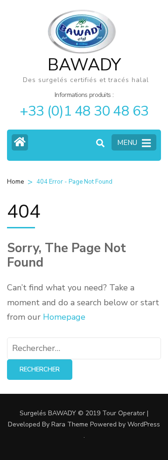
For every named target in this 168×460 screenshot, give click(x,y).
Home (15, 182)
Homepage (64, 317)
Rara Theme (69, 424)
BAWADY (84, 65)
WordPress (143, 424)
